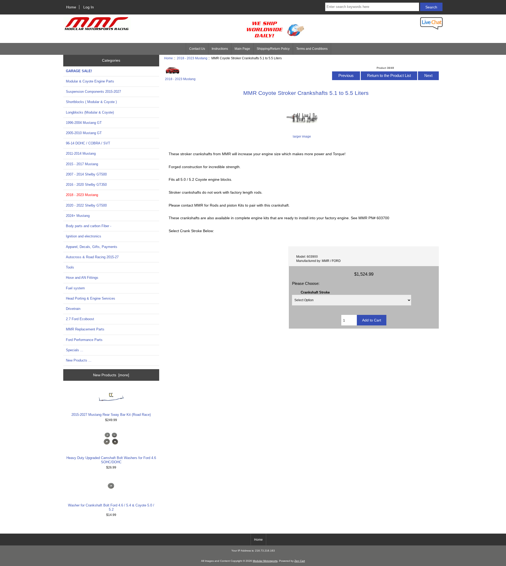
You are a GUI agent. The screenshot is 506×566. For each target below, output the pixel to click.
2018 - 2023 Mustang (192, 58)
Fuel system (75, 288)
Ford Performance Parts (84, 340)
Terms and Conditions (312, 49)
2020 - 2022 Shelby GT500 (86, 205)
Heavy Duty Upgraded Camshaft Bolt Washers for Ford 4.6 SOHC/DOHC (111, 460)
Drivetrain (73, 309)
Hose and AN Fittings (82, 278)
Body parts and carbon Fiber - (88, 226)
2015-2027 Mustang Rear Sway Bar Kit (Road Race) (111, 415)
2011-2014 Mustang (81, 153)
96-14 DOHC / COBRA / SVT (88, 143)
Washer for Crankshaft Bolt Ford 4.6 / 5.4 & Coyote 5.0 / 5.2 (111, 507)
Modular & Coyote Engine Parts (90, 81)
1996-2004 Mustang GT (84, 123)
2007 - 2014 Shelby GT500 (86, 174)
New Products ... (78, 360)
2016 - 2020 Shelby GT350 (86, 185)
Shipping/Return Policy (273, 49)
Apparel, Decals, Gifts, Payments (91, 247)
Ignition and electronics (83, 236)
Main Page (242, 49)
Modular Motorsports (265, 560)
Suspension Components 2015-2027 (93, 92)
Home (71, 7)
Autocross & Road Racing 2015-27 (92, 257)
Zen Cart (299, 560)
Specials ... (74, 350)
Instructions (220, 49)
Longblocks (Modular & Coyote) (90, 112)
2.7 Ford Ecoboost (80, 319)
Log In (88, 7)
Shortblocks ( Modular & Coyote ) (91, 102)
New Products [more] (111, 375)
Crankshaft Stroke (315, 292)
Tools (70, 267)
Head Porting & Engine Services (90, 298)
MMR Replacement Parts (85, 329)
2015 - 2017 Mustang (82, 164)
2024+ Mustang (78, 216)
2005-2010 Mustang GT (84, 133)
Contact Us (197, 49)
